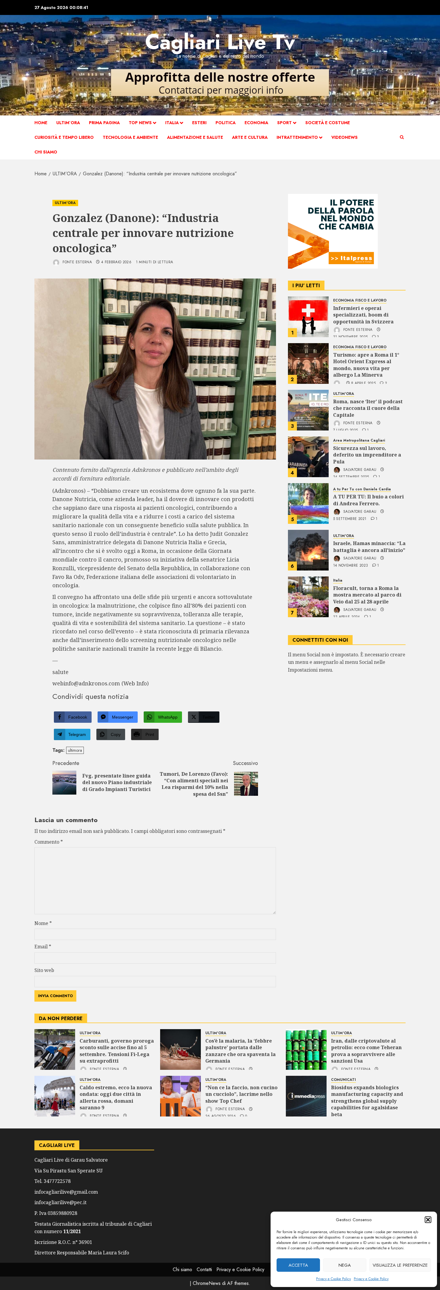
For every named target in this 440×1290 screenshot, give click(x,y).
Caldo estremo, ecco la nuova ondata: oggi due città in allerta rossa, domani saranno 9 (116, 1097)
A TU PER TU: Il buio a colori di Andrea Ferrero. (368, 499)
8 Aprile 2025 (363, 383)
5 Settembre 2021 (350, 519)
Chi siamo (45, 152)
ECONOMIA (256, 123)
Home (40, 123)
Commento (48, 842)
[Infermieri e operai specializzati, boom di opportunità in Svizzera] (308, 316)
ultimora (75, 750)
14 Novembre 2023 (350, 565)
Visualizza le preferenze (400, 1265)
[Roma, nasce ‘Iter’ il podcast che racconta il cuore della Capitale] (308, 410)
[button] (428, 1220)
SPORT (284, 123)
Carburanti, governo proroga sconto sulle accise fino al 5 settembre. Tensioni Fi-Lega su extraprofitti (117, 1051)
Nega (345, 1265)
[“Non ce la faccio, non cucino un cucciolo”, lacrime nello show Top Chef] (180, 1096)
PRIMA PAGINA (104, 123)
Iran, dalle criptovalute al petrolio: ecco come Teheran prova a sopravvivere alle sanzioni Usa (366, 1051)
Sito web (44, 970)
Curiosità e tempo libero (64, 137)
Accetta (298, 1265)
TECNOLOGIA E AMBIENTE (130, 137)
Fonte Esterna (76, 262)
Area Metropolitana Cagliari (359, 440)
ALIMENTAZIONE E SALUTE (195, 137)
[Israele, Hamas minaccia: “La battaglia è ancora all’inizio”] (308, 550)
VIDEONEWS (344, 137)
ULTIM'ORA (65, 203)
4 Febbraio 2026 (116, 262)
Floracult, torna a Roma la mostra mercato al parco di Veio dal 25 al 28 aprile (367, 595)
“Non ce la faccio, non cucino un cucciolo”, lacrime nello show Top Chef (241, 1094)
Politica (226, 123)
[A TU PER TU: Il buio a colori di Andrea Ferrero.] (308, 503)
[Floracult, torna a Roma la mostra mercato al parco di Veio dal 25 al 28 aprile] (308, 596)
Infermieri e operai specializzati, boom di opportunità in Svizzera (363, 315)
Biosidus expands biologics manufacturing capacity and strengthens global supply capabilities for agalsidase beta (367, 1101)
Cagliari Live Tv (220, 42)
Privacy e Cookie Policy (333, 1279)
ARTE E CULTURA (250, 137)
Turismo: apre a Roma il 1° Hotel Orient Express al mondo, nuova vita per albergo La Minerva (366, 365)
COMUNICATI (343, 1079)
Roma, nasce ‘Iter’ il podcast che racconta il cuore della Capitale (368, 408)
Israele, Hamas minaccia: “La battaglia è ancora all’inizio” (369, 546)
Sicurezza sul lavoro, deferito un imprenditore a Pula (367, 455)
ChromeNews (207, 1283)
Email (42, 946)
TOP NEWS (140, 123)
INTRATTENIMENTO (297, 137)
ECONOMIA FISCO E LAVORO (359, 300)
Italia (172, 123)
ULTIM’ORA (68, 123)
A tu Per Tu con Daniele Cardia (362, 489)
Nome (43, 923)
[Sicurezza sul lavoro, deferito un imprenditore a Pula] (308, 456)
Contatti (204, 1269)
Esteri (199, 123)
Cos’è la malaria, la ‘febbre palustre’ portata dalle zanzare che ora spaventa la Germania (240, 1051)
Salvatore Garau (359, 469)
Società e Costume (327, 123)
